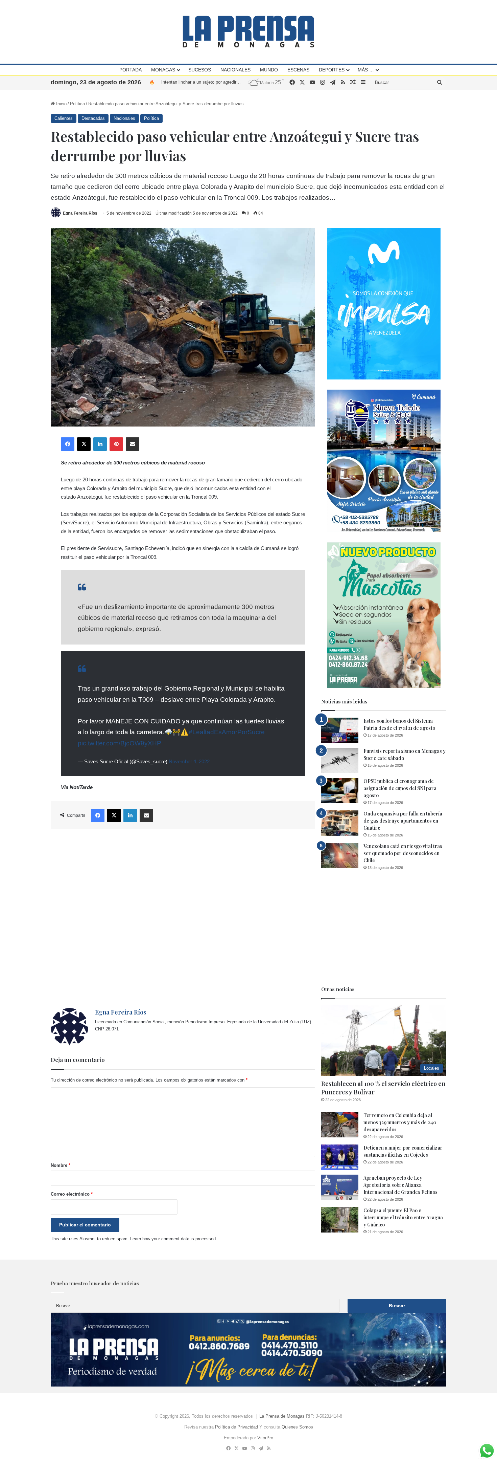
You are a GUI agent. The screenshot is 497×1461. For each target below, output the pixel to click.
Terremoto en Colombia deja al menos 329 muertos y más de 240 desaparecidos (399, 1122)
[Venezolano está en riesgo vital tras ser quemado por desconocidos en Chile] (339, 855)
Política (77, 103)
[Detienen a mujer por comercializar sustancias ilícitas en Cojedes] (339, 1157)
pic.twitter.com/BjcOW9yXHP (119, 743)
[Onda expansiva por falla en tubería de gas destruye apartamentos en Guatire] (339, 823)
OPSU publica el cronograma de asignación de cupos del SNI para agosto (399, 788)
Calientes (63, 118)
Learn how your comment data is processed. (173, 1238)
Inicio (61, 103)
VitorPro (265, 1437)
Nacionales (235, 69)
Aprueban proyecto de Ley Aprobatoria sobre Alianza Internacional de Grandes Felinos (400, 1185)
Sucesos (199, 69)
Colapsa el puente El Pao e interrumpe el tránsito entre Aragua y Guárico (403, 1217)
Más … (366, 69)
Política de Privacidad (236, 1427)
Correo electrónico (72, 1194)
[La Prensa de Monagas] (248, 32)
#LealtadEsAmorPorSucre (227, 732)
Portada (130, 69)
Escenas (298, 69)
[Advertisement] (183, 918)
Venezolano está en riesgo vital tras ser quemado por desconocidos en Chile (402, 853)
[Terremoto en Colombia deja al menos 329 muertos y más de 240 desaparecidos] (339, 1124)
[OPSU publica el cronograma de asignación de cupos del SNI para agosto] (339, 790)
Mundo (269, 69)
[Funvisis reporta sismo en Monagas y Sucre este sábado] (339, 760)
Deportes (332, 69)
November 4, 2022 (189, 761)
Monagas (163, 69)
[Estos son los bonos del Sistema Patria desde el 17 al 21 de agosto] (339, 730)
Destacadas (93, 118)
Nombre (60, 1165)
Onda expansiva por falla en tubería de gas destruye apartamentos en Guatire (402, 820)
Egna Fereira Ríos (80, 213)
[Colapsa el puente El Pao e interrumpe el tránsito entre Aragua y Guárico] (339, 1220)
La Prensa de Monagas (282, 1416)
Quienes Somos (297, 1427)
